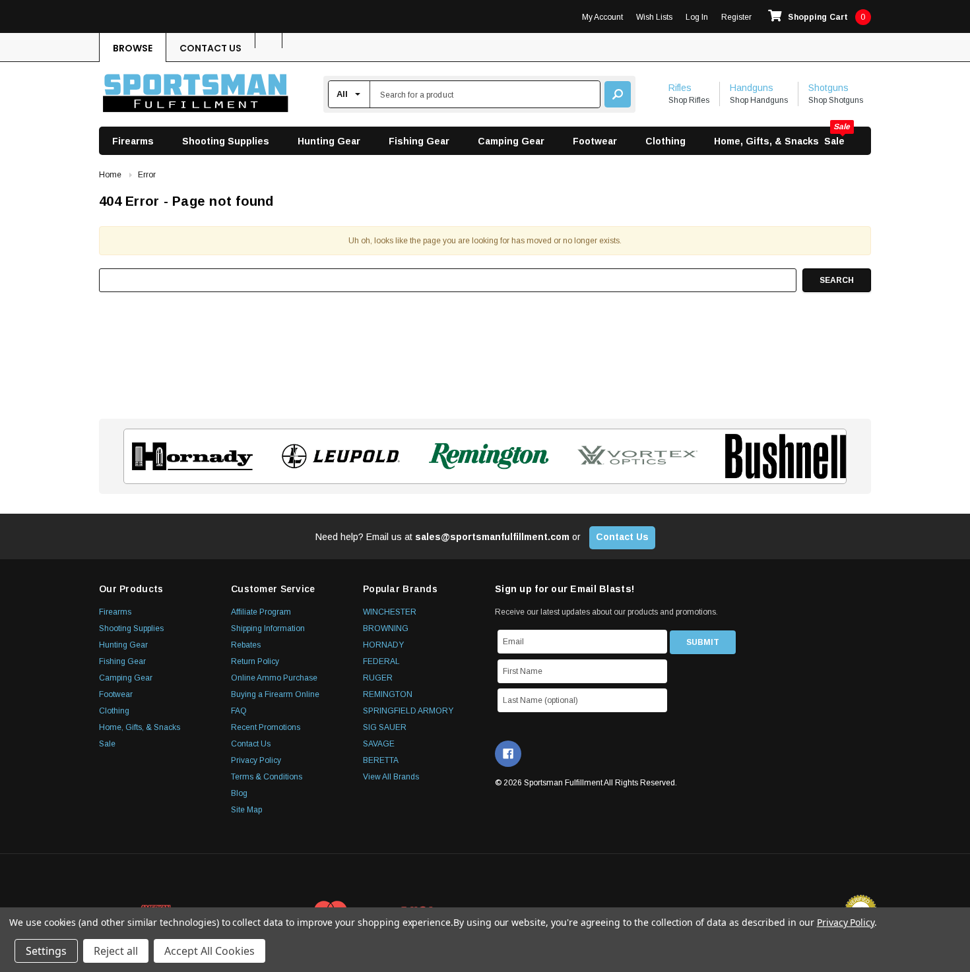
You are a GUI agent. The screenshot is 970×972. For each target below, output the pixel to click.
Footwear (595, 141)
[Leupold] (337, 456)
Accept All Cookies (209, 951)
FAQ (239, 710)
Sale (834, 141)
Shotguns (828, 87)
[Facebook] (508, 754)
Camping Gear (511, 141)
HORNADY (383, 645)
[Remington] (485, 456)
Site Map (246, 809)
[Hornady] (188, 456)
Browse (132, 48)
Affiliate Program (261, 612)
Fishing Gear (419, 141)
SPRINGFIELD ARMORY (408, 710)
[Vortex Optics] (633, 456)
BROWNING (385, 628)
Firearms (133, 141)
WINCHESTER (389, 612)
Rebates (246, 645)
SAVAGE (379, 743)
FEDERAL (381, 661)
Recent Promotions (265, 727)
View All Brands (391, 776)
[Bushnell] (781, 456)
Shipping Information (268, 628)
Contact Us (210, 48)
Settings (46, 951)
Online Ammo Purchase (274, 678)
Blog (239, 793)
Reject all (116, 951)
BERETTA (381, 760)
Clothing (665, 141)
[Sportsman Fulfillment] (195, 95)
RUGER (378, 678)
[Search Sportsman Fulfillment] (617, 94)
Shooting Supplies (225, 141)
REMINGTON (387, 694)
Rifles (680, 87)
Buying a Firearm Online (275, 694)
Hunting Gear (329, 141)
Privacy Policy (256, 760)
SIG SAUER (384, 727)
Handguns (751, 87)
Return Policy (255, 661)
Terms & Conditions (266, 776)
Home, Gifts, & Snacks (766, 141)
